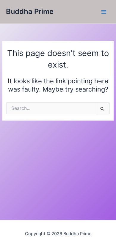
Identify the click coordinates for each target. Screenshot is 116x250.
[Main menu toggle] (104, 12)
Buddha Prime (30, 11)
